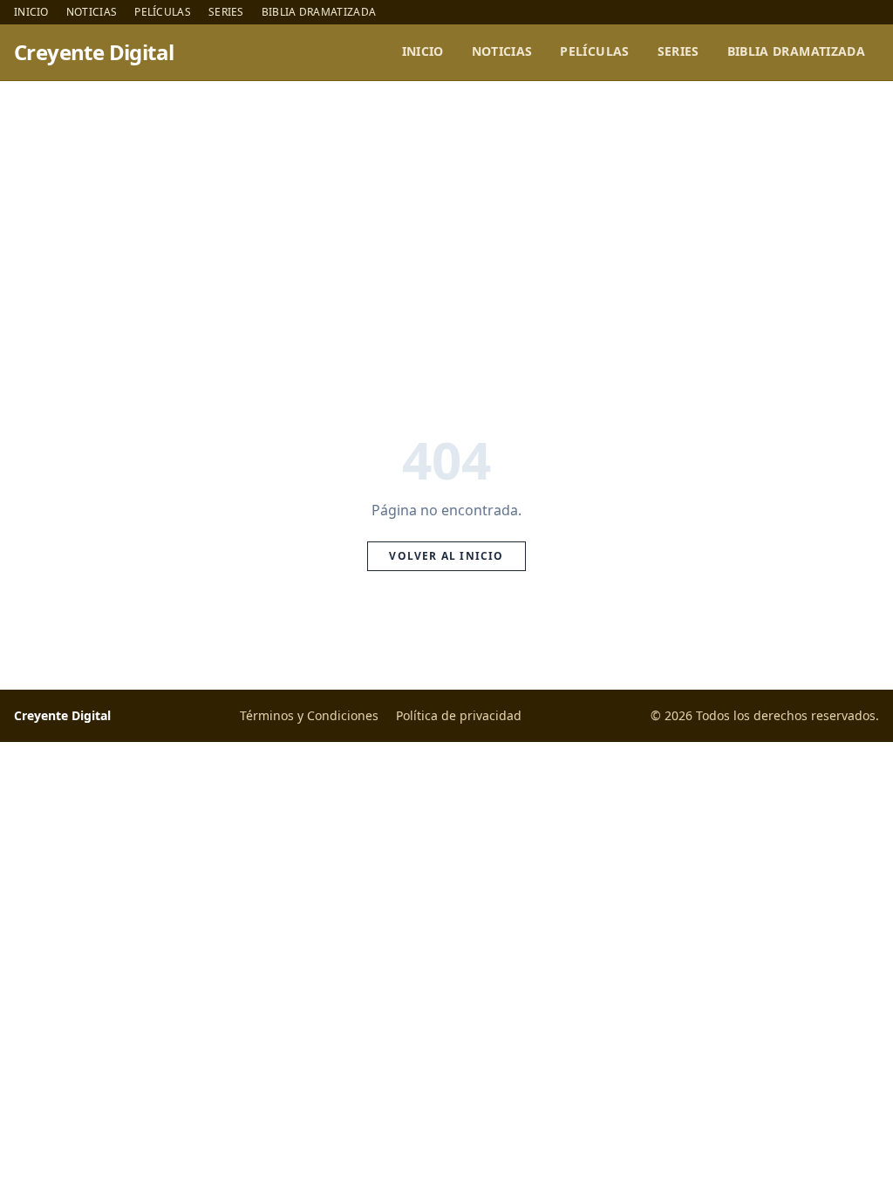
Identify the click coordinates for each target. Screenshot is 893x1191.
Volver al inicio (446, 555)
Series (226, 12)
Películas (162, 12)
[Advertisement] (446, 212)
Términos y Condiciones (309, 715)
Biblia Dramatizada (319, 12)
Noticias (91, 12)
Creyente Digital (94, 52)
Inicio (31, 12)
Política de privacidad (458, 715)
